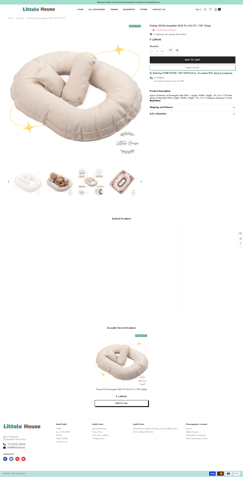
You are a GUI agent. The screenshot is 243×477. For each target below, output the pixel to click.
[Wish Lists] (210, 9)
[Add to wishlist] (170, 50)
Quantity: (154, 46)
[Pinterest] (17, 459)
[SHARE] (176, 50)
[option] (121, 2)
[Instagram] (11, 459)
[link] (35, 300)
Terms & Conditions (223, 73)
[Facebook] (5, 459)
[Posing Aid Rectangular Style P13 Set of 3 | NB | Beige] (121, 360)
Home (10, 18)
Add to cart (192, 59)
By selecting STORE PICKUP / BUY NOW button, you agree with (191, 73)
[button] (8, 182)
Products (20, 18)
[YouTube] (23, 459)
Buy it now (192, 67)
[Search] (205, 9)
